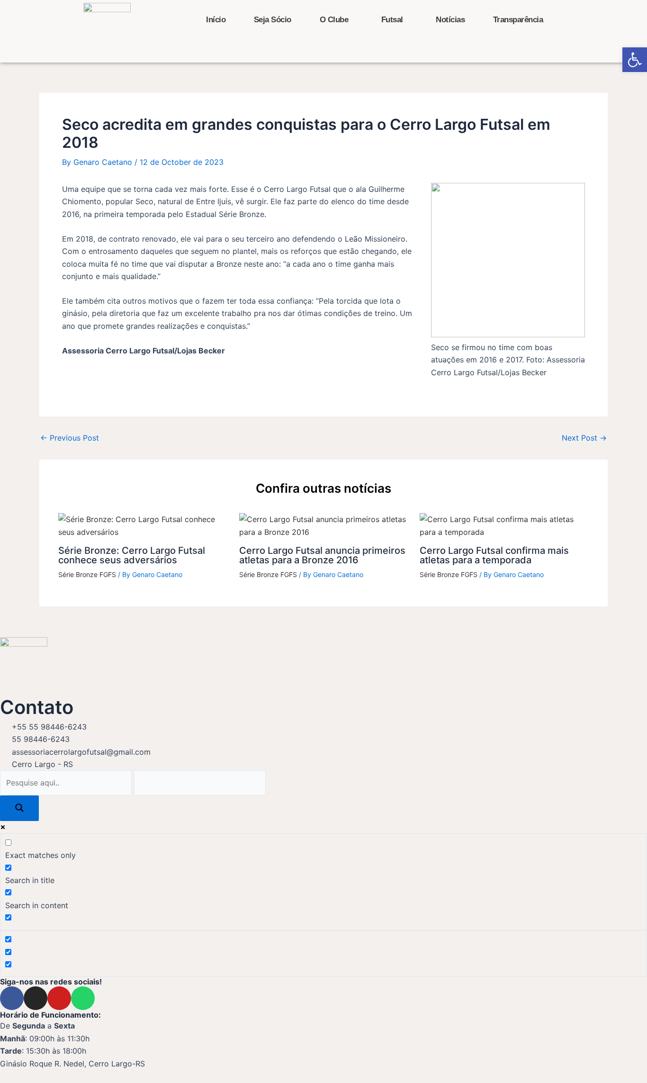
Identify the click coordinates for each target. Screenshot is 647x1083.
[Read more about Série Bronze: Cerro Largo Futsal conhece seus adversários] (142, 525)
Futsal (392, 19)
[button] (634, 59)
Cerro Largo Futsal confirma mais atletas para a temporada (494, 555)
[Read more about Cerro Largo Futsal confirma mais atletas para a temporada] (504, 525)
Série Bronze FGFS (87, 574)
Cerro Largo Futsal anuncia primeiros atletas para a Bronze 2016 (322, 555)
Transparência (518, 19)
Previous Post (69, 438)
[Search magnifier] (19, 808)
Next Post (584, 438)
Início (215, 19)
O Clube (334, 19)
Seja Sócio (272, 19)
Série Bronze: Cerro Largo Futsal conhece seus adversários (131, 555)
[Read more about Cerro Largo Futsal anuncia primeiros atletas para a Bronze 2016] (323, 525)
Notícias (450, 19)
